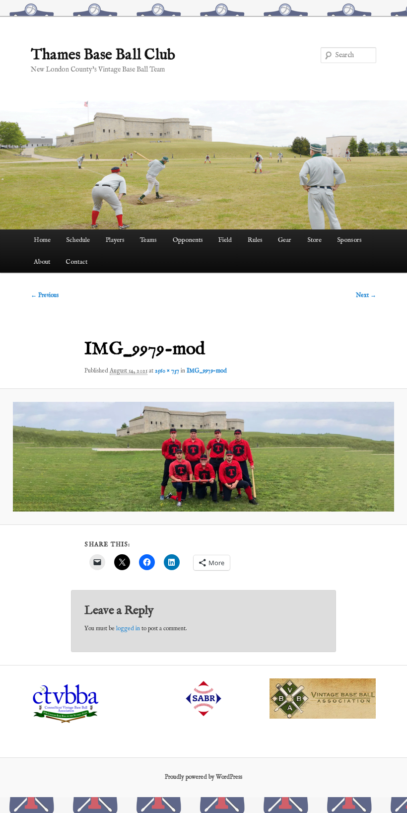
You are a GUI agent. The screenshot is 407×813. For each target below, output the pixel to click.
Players (115, 240)
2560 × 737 (167, 370)
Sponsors (349, 240)
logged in (128, 628)
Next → (366, 295)
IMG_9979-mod (207, 370)
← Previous (45, 295)
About (42, 262)
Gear (284, 240)
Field (225, 240)
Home (42, 240)
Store (314, 240)
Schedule (78, 240)
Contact (76, 262)
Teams (148, 240)
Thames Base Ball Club (103, 55)
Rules (255, 240)
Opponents (188, 240)
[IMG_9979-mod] (203, 457)
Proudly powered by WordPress (203, 777)
